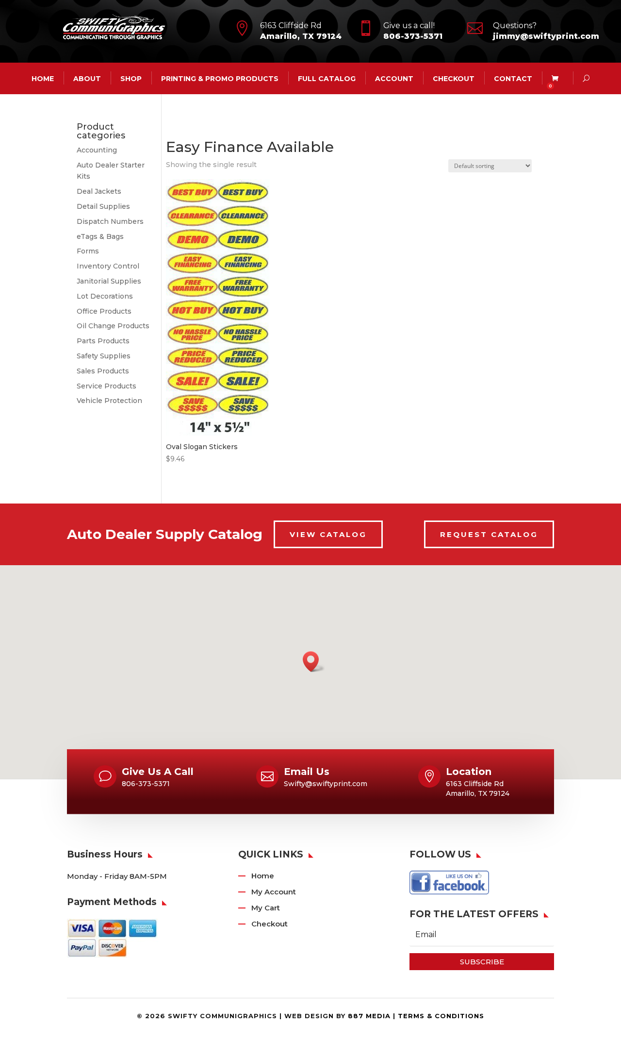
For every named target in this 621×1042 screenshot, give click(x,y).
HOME (43, 78)
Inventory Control (108, 266)
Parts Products (103, 340)
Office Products (104, 311)
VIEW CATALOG (328, 534)
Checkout (453, 78)
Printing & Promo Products (219, 78)
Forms (88, 251)
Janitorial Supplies (109, 281)
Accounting (97, 150)
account (394, 78)
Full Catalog (327, 78)
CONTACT (513, 78)
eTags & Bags (100, 236)
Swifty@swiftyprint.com (325, 783)
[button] (314, 661)
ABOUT (87, 78)
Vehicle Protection (109, 400)
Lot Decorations (105, 296)
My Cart (265, 907)
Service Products (106, 386)
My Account (273, 891)
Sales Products (103, 371)
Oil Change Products (113, 325)
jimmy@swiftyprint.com (546, 36)
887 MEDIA (369, 1016)
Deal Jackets (99, 191)
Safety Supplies (104, 356)
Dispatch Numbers (110, 221)
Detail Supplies (103, 206)
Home (262, 875)
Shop (131, 78)
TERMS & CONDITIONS (441, 1016)
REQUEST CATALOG (489, 534)
